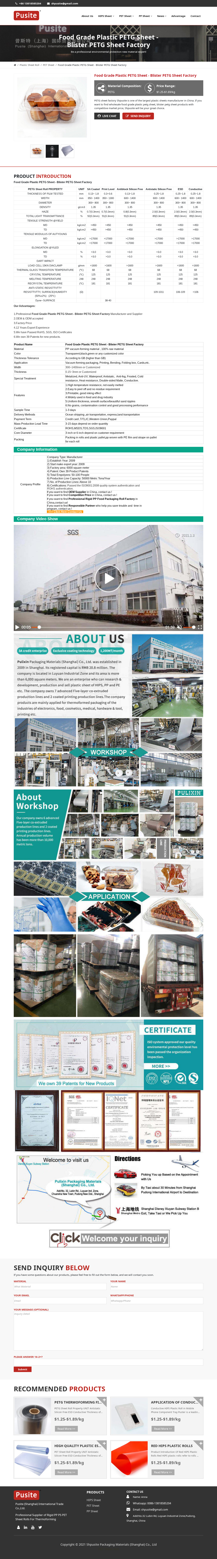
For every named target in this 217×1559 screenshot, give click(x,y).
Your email (21, 1295)
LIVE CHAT (109, 116)
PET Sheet (125, 16)
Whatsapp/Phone (122, 1295)
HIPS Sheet (105, 16)
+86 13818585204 (30, 3)
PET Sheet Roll (108, 1549)
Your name (118, 1281)
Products (95, 1492)
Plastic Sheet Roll (29, 65)
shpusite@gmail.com (64, 3)
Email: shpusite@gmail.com (150, 1509)
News (160, 16)
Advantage (178, 16)
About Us (87, 16)
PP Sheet (144, 16)
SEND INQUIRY (141, 116)
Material (20, 1281)
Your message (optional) (31, 1309)
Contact (196, 16)
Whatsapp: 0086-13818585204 (152, 1503)
